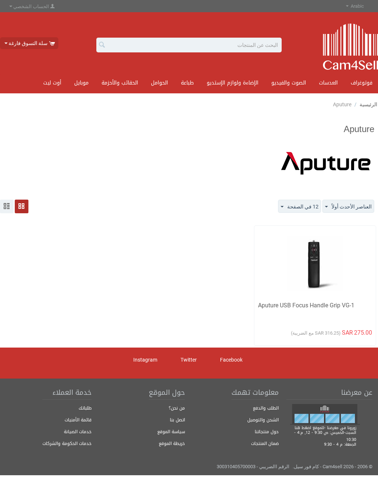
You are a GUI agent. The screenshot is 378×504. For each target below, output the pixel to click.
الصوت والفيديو (288, 83)
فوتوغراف (361, 83)
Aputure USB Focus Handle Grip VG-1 (306, 305)
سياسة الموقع (171, 432)
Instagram (145, 360)
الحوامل (159, 83)
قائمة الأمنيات (78, 420)
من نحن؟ (177, 408)
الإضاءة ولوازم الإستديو (232, 83)
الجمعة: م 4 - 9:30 (340, 444)
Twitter (189, 360)
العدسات (328, 83)
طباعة (187, 83)
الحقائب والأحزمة (120, 83)
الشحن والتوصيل (263, 420)
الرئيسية (368, 104)
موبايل (81, 83)
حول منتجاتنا (267, 432)
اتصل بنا (177, 420)
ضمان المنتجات (265, 443)
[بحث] (102, 45)
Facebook (232, 360)
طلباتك (85, 408)
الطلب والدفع (266, 408)
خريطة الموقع (172, 443)
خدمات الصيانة (78, 432)
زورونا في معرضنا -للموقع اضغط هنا (325, 427)
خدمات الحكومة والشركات (67, 443)
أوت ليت (52, 83)
